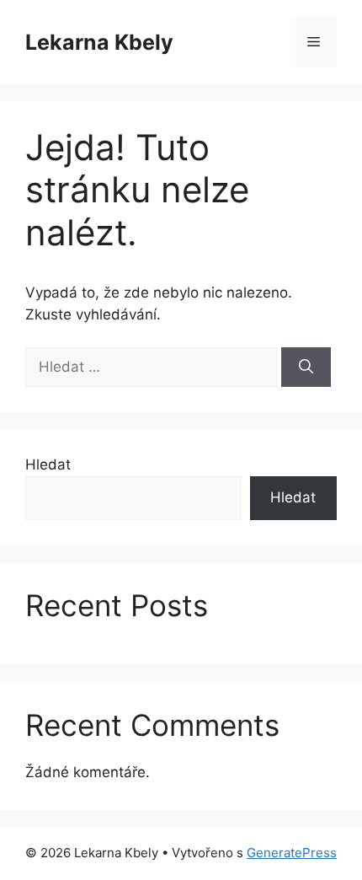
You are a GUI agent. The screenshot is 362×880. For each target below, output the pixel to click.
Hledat (48, 464)
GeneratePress (292, 853)
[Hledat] (306, 367)
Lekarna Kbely (99, 42)
